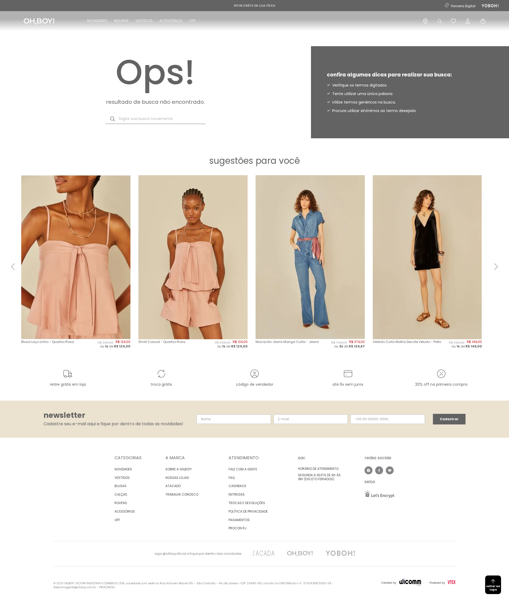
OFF (192, 20)
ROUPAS (121, 20)
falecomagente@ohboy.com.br (75, 587)
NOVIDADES (97, 20)
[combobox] (155, 119)
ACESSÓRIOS (170, 20)
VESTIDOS (143, 20)
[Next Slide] (496, 266)
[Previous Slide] (13, 266)
